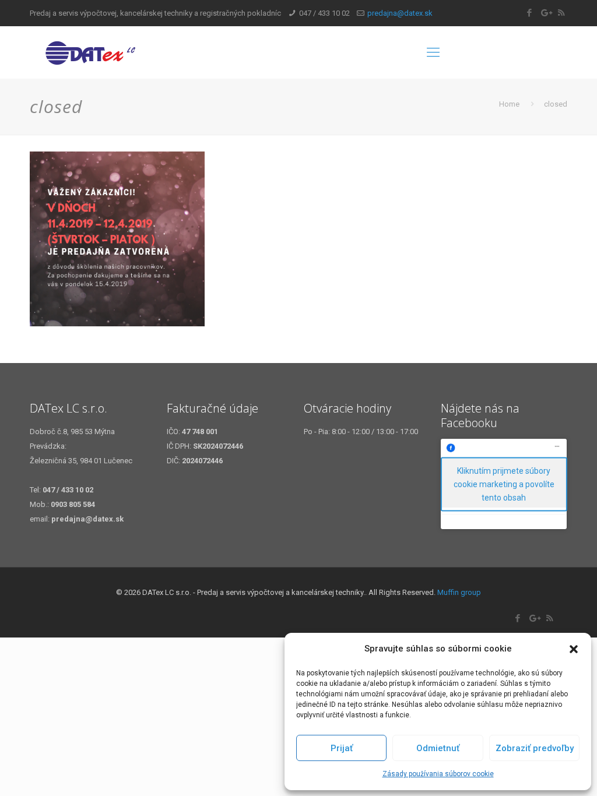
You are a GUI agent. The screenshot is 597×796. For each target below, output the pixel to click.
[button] (574, 649)
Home (509, 104)
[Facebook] (530, 13)
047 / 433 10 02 (324, 13)
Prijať (342, 748)
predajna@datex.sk (400, 13)
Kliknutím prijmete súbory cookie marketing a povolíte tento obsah (504, 484)
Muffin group (459, 592)
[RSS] (561, 13)
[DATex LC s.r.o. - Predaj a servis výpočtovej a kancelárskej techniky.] (115, 52)
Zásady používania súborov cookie (438, 774)
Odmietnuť (437, 748)
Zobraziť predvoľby (535, 748)
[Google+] (545, 13)
